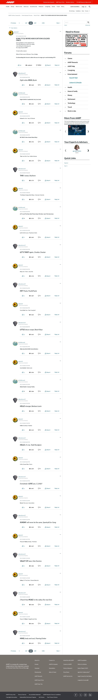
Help (83, 11)
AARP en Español (74, 6)
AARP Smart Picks (60, 2)
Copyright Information (11, 697)
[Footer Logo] (17, 660)
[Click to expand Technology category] (65, 103)
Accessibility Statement (35, 694)
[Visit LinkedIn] (90, 695)
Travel (70, 107)
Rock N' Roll (37, 15)
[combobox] (77, 22)
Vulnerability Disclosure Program (28, 697)
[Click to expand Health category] (65, 87)
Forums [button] (86, 11)
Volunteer (37, 668)
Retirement (71, 99)
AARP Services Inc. (68, 676)
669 (35, 23)
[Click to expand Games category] (65, 58)
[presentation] (66, 131)
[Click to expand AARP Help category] (65, 66)
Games (70, 58)
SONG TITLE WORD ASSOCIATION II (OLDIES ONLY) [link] (54, 15)
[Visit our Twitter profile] (80, 695)
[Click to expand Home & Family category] (65, 91)
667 (26, 23)
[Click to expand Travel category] (65, 107)
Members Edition (70, 2)
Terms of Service (22, 694)
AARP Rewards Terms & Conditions (52, 694)
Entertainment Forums (27, 15)
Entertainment (72, 74)
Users (65, 25)
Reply (56, 65)
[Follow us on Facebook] (76, 695)
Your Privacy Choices (52, 697)
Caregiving (71, 70)
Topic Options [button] (14, 27)
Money (70, 95)
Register (66, 163)
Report (49, 65)
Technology (71, 103)
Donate (36, 664)
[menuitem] (7, 7)
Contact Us (52, 660)
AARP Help (71, 66)
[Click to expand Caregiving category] (65, 70)
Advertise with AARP (68, 660)
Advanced (87, 25)
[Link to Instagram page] (85, 695)
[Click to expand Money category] (65, 95)
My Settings (72, 11)
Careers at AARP (67, 664)
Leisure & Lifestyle (75, 82)
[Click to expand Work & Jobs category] (65, 111)
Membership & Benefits (48, 2)
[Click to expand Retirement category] (65, 99)
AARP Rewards (73, 62)
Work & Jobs (72, 111)
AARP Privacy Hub (10, 694)
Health (70, 87)
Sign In (65, 165)
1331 (43, 23)
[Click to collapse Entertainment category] (65, 74)
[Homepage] (10, 2)
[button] (89, 6)
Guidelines (78, 11)
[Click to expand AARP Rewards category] (65, 62)
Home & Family (72, 91)
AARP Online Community (14, 15)
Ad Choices (41, 697)
